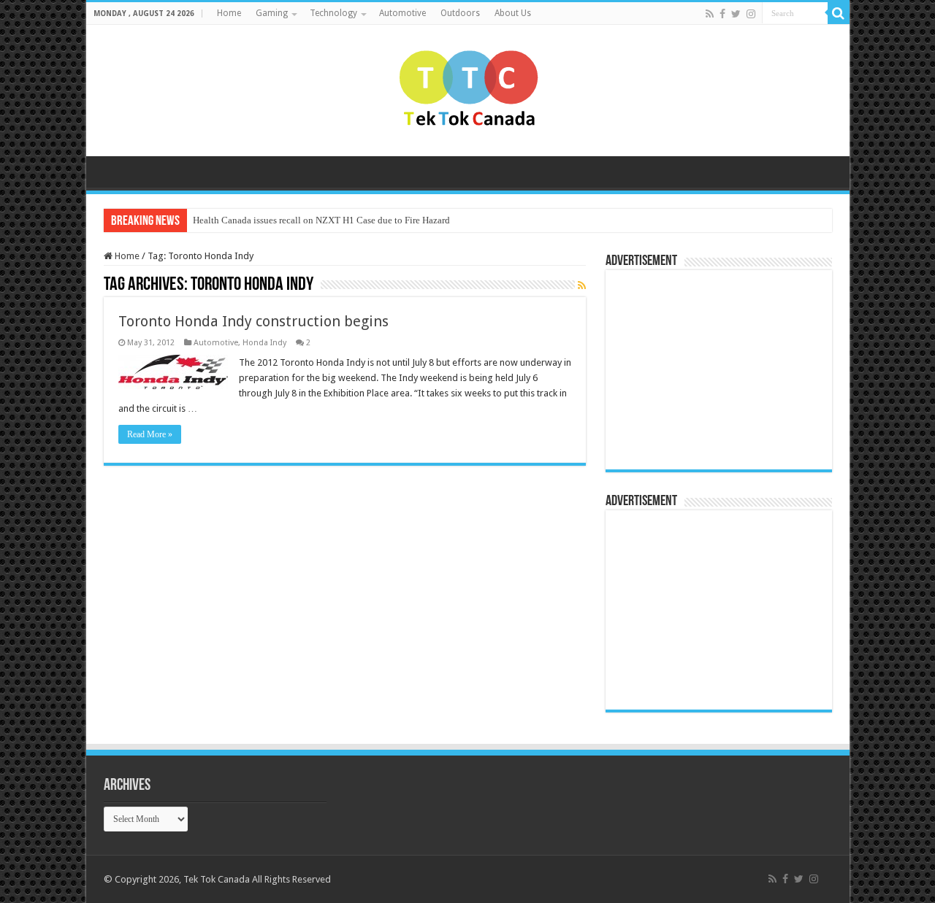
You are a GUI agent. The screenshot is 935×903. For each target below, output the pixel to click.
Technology (333, 13)
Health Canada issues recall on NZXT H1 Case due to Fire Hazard (321, 220)
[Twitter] (736, 14)
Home (229, 13)
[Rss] (709, 14)
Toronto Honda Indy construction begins (253, 321)
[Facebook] (722, 14)
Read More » (149, 434)
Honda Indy (264, 342)
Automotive (402, 13)
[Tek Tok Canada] (468, 87)
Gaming (272, 13)
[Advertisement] (704, 368)
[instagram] (751, 14)
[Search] (839, 13)
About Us (513, 13)
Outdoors (460, 13)
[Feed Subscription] (582, 285)
